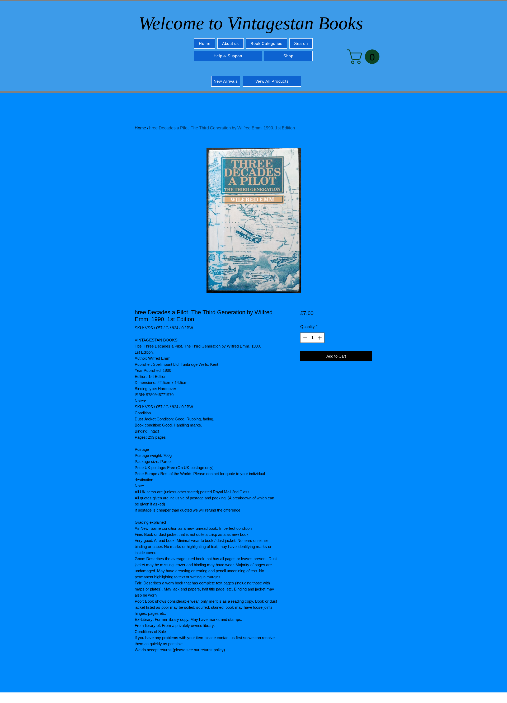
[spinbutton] (312, 338)
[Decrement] (304, 338)
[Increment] (320, 338)
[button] (266, 43)
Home (140, 128)
